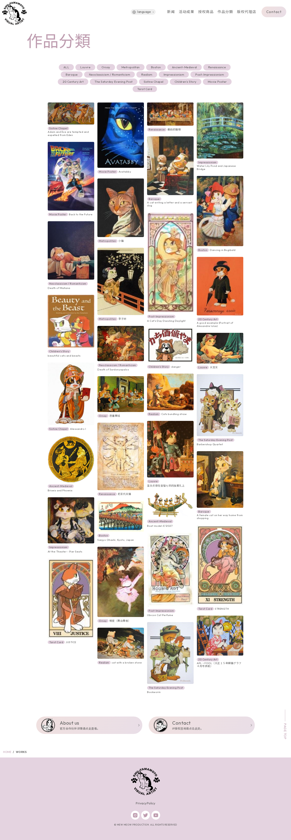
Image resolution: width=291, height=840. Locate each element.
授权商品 (206, 11)
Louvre (85, 67)
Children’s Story (186, 82)
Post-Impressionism (209, 74)
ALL (66, 67)
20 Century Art (73, 82)
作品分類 (225, 11)
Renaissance (217, 67)
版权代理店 (246, 11)
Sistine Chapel (154, 82)
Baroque (72, 74)
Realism (146, 74)
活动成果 (186, 11)
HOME (7, 752)
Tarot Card (144, 89)
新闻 (171, 11)
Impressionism (174, 74)
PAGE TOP (285, 731)
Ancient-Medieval (184, 67)
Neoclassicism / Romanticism (109, 74)
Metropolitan (130, 67)
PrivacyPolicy (145, 803)
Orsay (106, 67)
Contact (274, 11)
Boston (156, 67)
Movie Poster (217, 82)
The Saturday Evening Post (114, 82)
